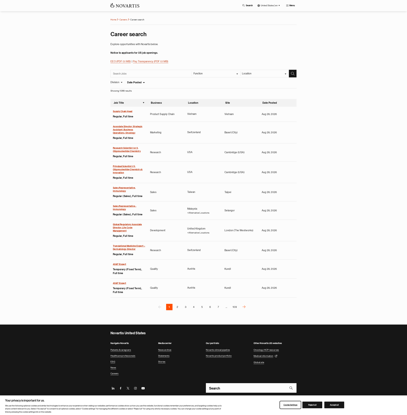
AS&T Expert (119, 264)
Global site (259, 362)
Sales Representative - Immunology (124, 208)
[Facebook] (120, 387)
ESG (112, 362)
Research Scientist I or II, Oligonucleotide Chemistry (127, 149)
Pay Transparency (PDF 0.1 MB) (150, 61)
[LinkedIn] (113, 387)
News (113, 367)
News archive (164, 350)
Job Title (129, 103)
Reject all (312, 405)
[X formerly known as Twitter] (128, 387)
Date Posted (134, 82)
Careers (123, 19)
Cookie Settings (290, 405)
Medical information (263, 356)
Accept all (334, 405)
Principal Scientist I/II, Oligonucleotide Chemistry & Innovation (128, 169)
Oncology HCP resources (266, 350)
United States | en (269, 5)
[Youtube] (142, 387)
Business (156, 103)
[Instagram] (135, 387)
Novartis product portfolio (219, 356)
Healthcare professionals (122, 356)
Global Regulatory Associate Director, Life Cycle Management (127, 227)
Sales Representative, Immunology (124, 189)
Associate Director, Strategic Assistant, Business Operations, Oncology (127, 129)
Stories (162, 362)
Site (227, 103)
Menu (292, 5)
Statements (163, 356)
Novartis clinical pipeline (218, 350)
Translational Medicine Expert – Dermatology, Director (129, 247)
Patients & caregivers (120, 350)
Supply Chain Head (122, 111)
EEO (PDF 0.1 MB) (120, 61)
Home (113, 19)
